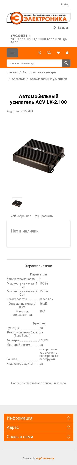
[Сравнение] (49, 52)
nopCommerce (45, 458)
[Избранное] (58, 52)
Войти (64, 4)
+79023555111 (20, 35)
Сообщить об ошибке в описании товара (38, 383)
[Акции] (39, 52)
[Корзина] (67, 52)
